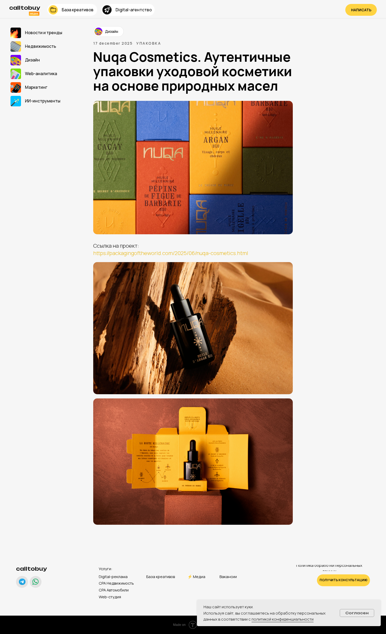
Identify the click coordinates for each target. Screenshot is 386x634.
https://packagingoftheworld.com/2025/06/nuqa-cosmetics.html (170, 253)
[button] (361, 10)
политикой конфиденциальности (283, 619)
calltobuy (31, 568)
